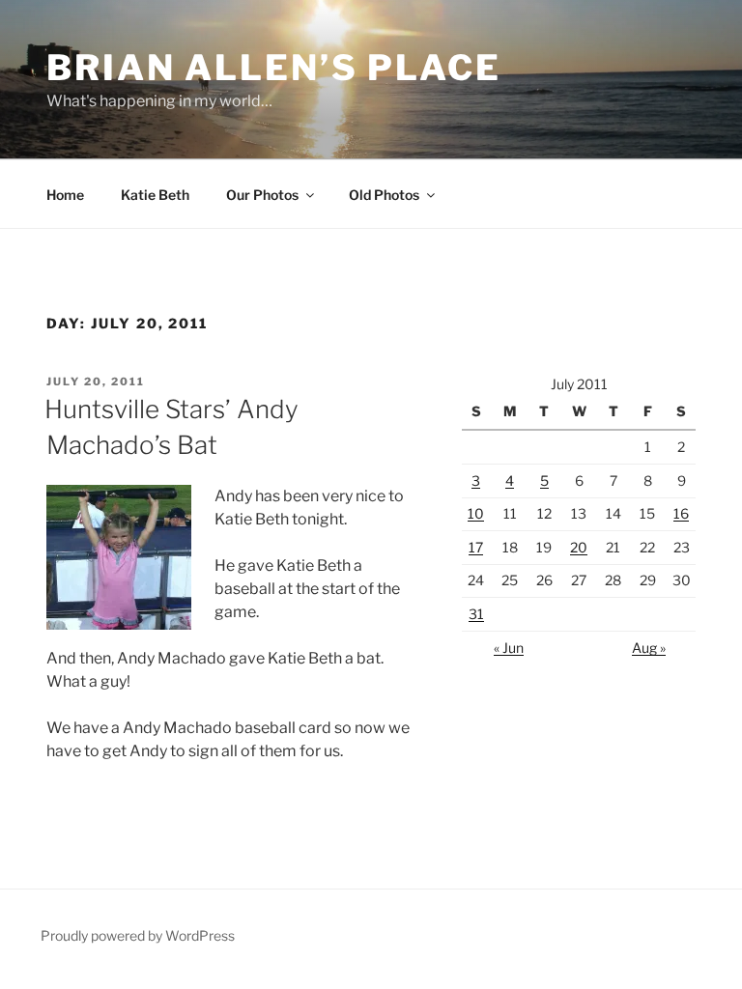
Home (65, 194)
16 (681, 513)
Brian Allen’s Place (273, 67)
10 (476, 513)
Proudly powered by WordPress (138, 935)
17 (476, 547)
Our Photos (262, 194)
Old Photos (384, 194)
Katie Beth (155, 194)
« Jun (509, 647)
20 (578, 547)
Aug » (649, 647)
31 (476, 614)
